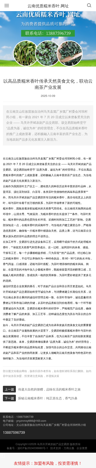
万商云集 (69, 448)
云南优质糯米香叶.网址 (48, 5)
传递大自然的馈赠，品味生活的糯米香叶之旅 (49, 389)
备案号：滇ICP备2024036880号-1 (27, 448)
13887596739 (14, 432)
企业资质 (82, 448)
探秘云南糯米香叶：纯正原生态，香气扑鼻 (47, 398)
